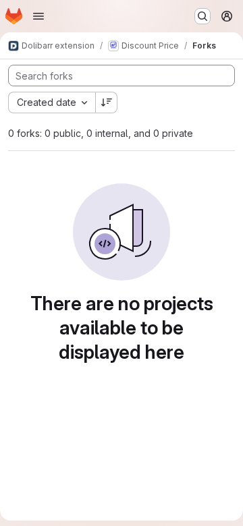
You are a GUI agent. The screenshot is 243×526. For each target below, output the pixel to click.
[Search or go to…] (202, 16)
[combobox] (51, 102)
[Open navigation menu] (38, 16)
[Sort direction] (106, 102)
